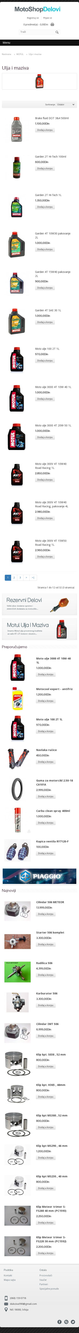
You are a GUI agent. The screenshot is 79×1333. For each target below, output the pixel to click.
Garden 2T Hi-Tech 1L (48, 195)
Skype (66, 1322)
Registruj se (33, 18)
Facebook (59, 1322)
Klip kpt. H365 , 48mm (50, 1084)
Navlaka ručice (46, 750)
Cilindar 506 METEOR (50, 902)
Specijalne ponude (49, 1288)
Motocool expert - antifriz (54, 689)
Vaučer (43, 1280)
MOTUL (19, 54)
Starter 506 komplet (50, 932)
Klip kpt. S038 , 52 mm (51, 1054)
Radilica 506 (44, 963)
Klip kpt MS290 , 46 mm (51, 1145)
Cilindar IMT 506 (47, 1024)
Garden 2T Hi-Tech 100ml (50, 156)
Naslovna (6, 54)
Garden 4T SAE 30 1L (48, 310)
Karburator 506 (46, 993)
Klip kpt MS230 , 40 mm (51, 1176)
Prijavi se (47, 18)
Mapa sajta (10, 1280)
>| (33, 577)
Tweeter (73, 1322)
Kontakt (8, 1275)
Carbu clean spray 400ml (53, 810)
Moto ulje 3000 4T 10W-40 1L (53, 387)
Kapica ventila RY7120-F (52, 841)
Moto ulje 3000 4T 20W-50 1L (53, 425)
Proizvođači (46, 1275)
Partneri (44, 1284)
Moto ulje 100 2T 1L (47, 348)
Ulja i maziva (35, 54)
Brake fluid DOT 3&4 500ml (52, 118)
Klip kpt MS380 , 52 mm (51, 1115)
